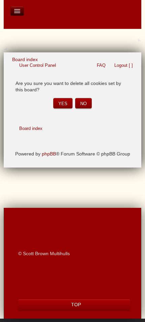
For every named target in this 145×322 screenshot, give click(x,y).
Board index (30, 128)
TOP (76, 304)
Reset (24, 278)
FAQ (101, 65)
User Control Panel (37, 65)
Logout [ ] (123, 65)
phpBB (49, 153)
